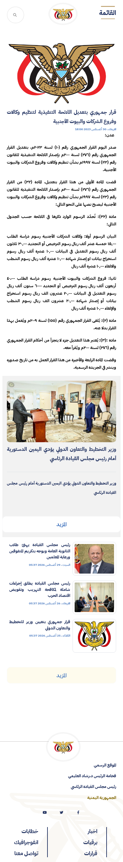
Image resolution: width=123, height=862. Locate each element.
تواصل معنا (26, 853)
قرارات (90, 853)
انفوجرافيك (26, 842)
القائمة (107, 13)
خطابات (29, 831)
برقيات (90, 842)
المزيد (61, 524)
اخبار (92, 831)
